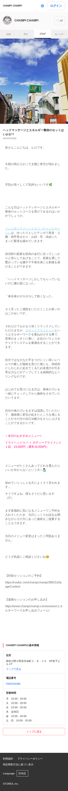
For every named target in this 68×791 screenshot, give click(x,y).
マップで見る (13, 669)
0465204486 (13, 683)
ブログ (42, 34)
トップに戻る (34, 731)
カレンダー (59, 34)
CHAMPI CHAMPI (12, 5)
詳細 (8, 34)
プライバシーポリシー (30, 758)
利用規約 (8, 758)
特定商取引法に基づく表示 (18, 764)
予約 (25, 34)
